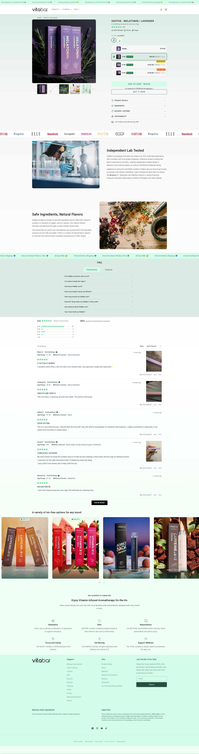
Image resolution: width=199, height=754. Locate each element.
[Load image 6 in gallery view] (86, 89)
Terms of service (110, 741)
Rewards (105, 671)
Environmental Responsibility (112, 686)
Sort (142, 346)
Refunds (70, 682)
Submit (151, 685)
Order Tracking (72, 668)
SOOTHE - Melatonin (50, 18)
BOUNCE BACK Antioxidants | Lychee (126, 570)
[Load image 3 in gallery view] (53, 89)
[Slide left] (34, 89)
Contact (69, 671)
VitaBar (80, 741)
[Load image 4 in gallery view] (64, 89)
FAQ (68, 675)
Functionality (92, 270)
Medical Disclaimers (74, 697)
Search (69, 700)
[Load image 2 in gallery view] (42, 89)
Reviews (104, 679)
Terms (69, 689)
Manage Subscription (74, 664)
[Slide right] (93, 89)
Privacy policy (99, 741)
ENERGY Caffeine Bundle (25, 570)
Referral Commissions (110, 675)
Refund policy (89, 741)
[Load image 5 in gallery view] (75, 89)
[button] (56, 9)
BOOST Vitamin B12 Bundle (76, 570)
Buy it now (139, 92)
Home (39, 18)
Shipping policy (121, 741)
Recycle (69, 679)
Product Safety (107, 664)
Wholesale (105, 682)
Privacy (69, 693)
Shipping (108, 270)
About (104, 668)
